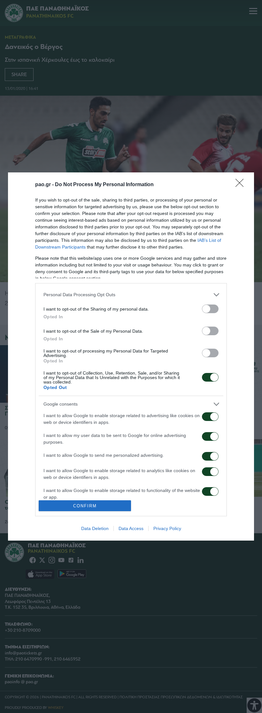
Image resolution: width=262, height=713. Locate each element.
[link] (241, 185)
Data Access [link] (131, 528)
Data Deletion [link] (95, 528)
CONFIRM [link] (85, 505)
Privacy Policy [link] (167, 528)
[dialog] (131, 356)
